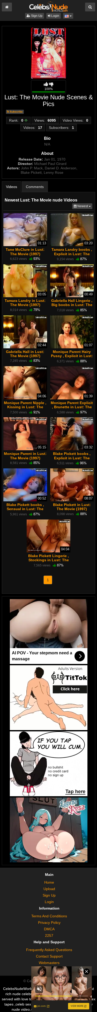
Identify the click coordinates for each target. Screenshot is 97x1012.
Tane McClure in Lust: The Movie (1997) (25, 251)
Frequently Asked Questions (49, 950)
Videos (11, 187)
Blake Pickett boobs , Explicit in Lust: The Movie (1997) (72, 458)
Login (54, 16)
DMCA (49, 929)
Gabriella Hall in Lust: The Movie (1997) (25, 354)
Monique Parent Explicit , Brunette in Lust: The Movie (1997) (72, 407)
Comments (35, 187)
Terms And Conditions (49, 916)
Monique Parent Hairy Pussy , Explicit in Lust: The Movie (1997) (72, 356)
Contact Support (49, 956)
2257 (49, 935)
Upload (49, 889)
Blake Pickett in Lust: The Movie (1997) (72, 507)
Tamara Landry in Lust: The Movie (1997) (25, 303)
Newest (84, 206)
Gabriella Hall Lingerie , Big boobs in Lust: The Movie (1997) (71, 305)
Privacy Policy (49, 922)
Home (49, 882)
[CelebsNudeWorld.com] (48, 6)
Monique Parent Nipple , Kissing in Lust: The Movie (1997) (25, 407)
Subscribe (16, 111)
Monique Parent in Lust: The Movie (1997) (25, 456)
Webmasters (49, 963)
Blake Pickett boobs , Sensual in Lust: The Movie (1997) (25, 509)
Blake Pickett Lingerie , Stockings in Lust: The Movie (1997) (48, 560)
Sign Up (36, 16)
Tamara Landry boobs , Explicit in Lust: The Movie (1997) (71, 253)
